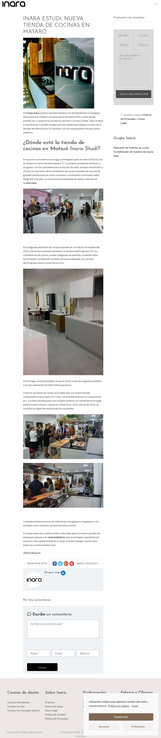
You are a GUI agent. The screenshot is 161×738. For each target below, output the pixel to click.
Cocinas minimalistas (18, 702)
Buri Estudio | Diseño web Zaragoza (24, 732)
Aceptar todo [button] (121, 717)
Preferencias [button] (138, 726)
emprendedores (56, 537)
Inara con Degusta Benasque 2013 (88, 563)
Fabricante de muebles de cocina (131, 148)
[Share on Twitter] (60, 563)
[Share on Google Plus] (66, 563)
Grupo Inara (32, 112)
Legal (135, 706)
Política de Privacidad (56, 718)
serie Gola (30, 182)
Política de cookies (118, 706)
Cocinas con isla (15, 706)
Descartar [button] (104, 726)
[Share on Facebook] (54, 563)
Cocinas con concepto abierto (23, 710)
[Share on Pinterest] (71, 563)
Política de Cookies (55, 714)
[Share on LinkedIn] (63, 573)
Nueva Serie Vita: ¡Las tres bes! (38, 563)
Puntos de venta (54, 706)
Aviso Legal (51, 710)
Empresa (49, 702)
